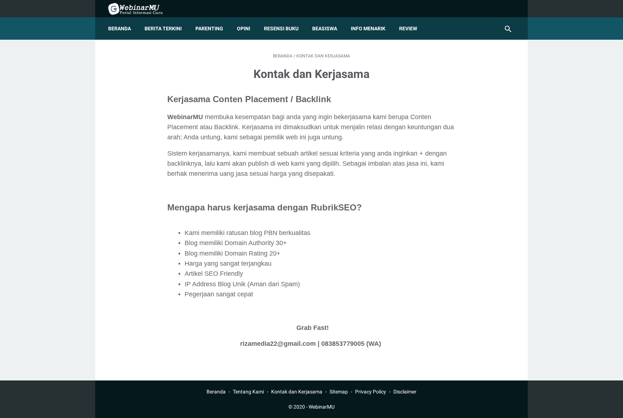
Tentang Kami (248, 392)
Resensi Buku (281, 28)
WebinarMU (322, 407)
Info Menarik (368, 28)
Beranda (119, 28)
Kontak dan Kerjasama (296, 392)
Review (408, 28)
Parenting (209, 28)
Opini (243, 28)
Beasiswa (324, 28)
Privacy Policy (370, 392)
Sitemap (339, 392)
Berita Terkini (163, 28)
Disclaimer (404, 392)
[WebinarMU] (140, 9)
